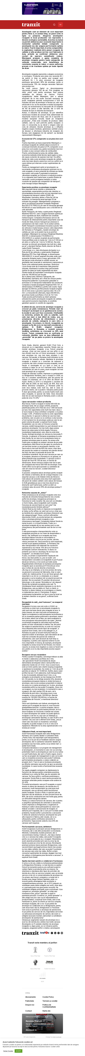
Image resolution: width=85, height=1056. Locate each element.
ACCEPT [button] (18, 1051)
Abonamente (30, 997)
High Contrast (57, 1037)
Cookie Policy (48, 997)
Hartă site (46, 1011)
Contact (28, 1011)
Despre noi (29, 1005)
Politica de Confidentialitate (49, 1006)
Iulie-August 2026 (42, 1017)
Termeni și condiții (49, 1001)
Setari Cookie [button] (8, 1051)
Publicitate (29, 1001)
